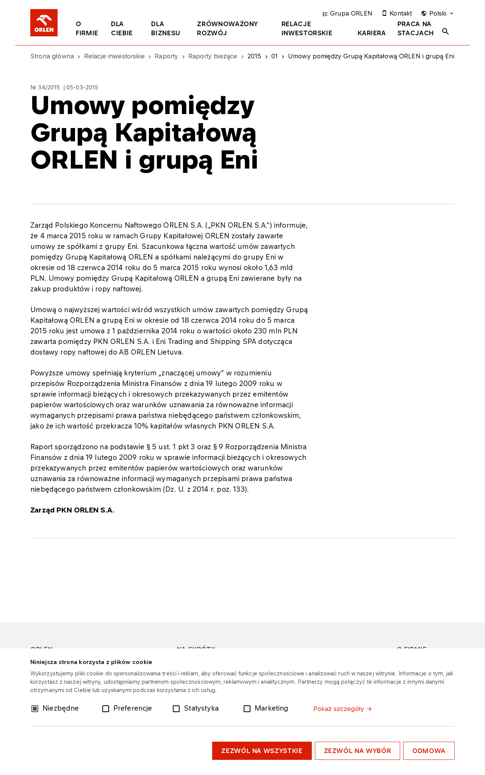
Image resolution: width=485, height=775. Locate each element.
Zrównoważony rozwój (227, 28)
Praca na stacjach (415, 28)
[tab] (88, 30)
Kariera (372, 33)
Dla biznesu (165, 28)
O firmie (87, 28)
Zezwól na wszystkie (261, 751)
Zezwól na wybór (357, 751)
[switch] (107, 707)
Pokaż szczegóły (338, 708)
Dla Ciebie (122, 28)
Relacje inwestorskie (307, 28)
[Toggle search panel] (445, 31)
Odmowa (429, 751)
